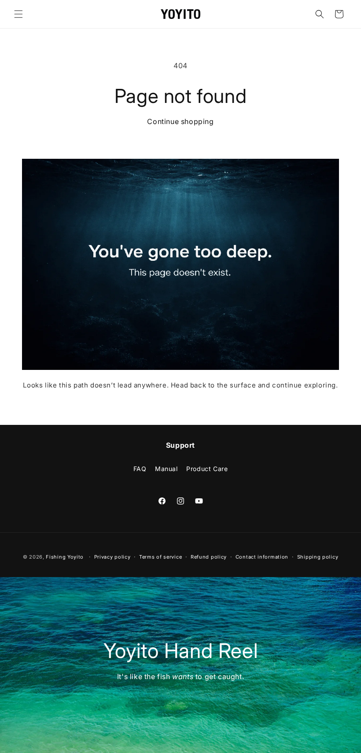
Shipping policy (318, 557)
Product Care (207, 468)
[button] (18, 14)
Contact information (262, 557)
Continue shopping (180, 121)
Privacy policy (112, 557)
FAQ (140, 468)
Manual (166, 468)
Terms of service (160, 557)
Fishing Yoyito (65, 557)
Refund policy (209, 557)
